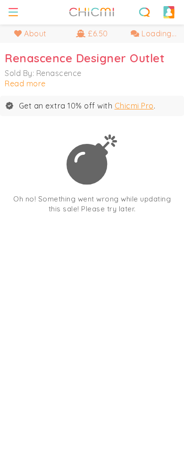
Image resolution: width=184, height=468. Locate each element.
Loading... (158, 33)
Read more (25, 83)
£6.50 (97, 33)
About (34, 33)
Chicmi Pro (134, 105)
